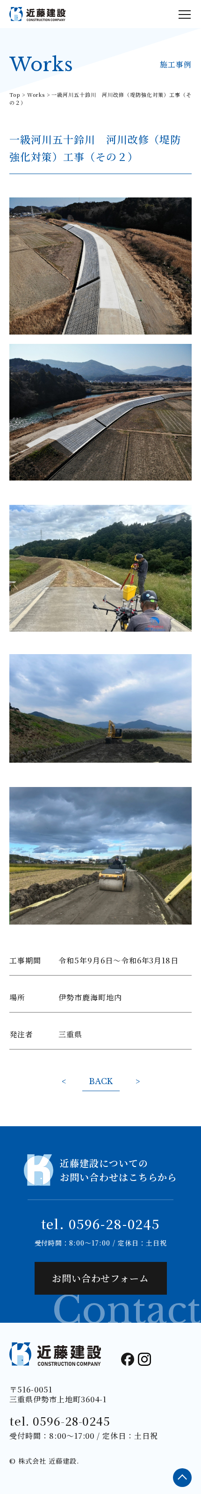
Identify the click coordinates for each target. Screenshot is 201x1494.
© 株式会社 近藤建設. (44, 1460)
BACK (101, 1081)
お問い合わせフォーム (101, 1278)
